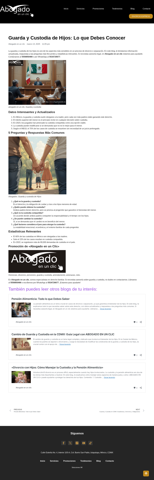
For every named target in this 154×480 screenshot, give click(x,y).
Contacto (146, 9)
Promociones (98, 9)
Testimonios (117, 9)
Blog (133, 9)
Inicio (66, 9)
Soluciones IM (77, 467)
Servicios (80, 9)
